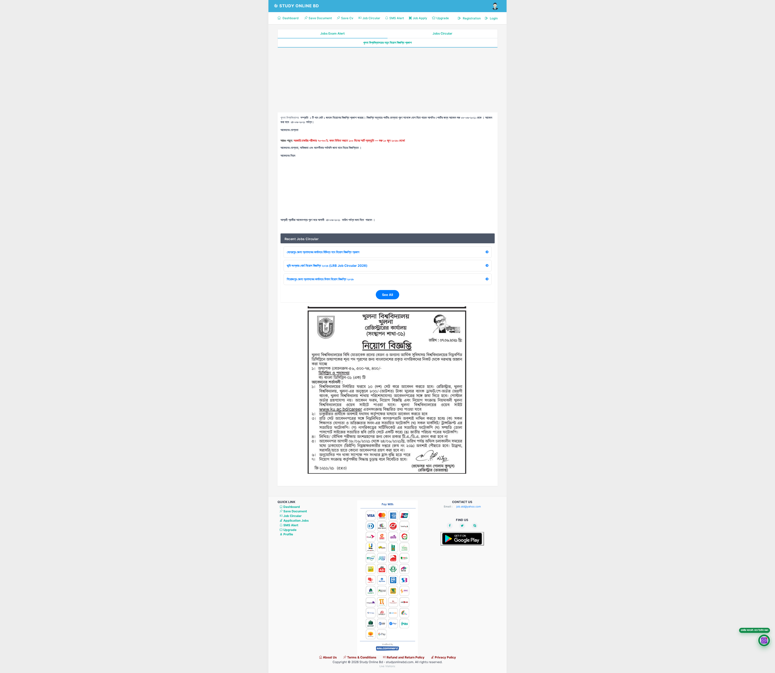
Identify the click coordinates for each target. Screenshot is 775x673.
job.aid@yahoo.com (468, 506)
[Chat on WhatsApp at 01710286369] (764, 641)
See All (387, 295)
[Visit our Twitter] (462, 526)
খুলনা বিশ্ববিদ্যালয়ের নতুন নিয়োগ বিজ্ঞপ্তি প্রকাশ (387, 42)
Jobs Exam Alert (332, 33)
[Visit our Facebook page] (450, 526)
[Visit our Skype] (475, 526)
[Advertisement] (388, 80)
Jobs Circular (442, 33)
